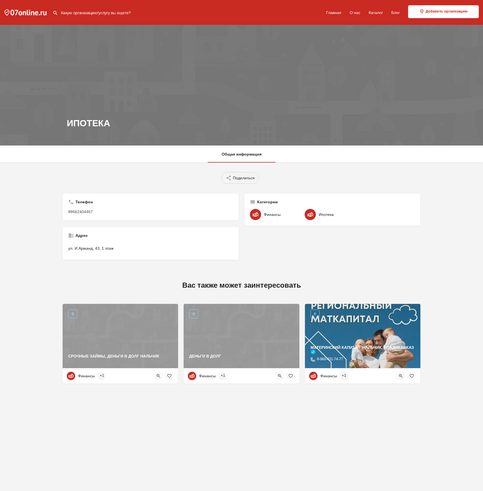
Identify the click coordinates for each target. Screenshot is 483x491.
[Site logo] (26, 12)
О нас (355, 12)
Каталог (376, 12)
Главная (333, 12)
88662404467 (80, 211)
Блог (395, 12)
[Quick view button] (158, 375)
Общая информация (242, 154)
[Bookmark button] (169, 375)
